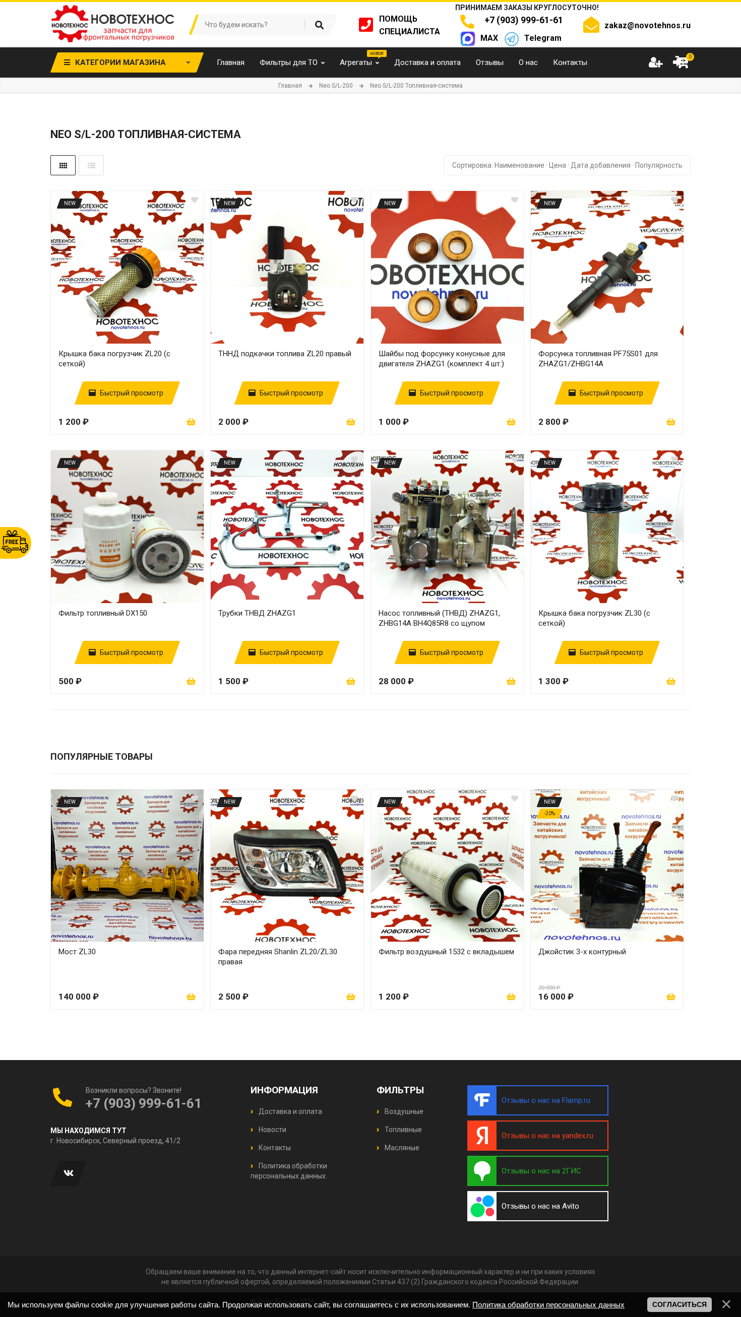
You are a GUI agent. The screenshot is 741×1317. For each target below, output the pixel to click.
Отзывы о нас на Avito (540, 1206)
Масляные (401, 1148)
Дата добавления (601, 165)
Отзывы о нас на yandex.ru (547, 1135)
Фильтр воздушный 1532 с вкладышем (446, 951)
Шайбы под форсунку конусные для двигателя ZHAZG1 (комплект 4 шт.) (442, 358)
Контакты (274, 1148)
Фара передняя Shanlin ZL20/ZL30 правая (277, 956)
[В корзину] (191, 422)
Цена (557, 165)
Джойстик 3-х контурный (582, 951)
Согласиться (679, 1304)
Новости (271, 1130)
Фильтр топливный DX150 (102, 613)
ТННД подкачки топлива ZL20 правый (284, 353)
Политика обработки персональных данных (548, 1304)
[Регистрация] (655, 62)
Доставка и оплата (289, 1111)
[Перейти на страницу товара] (127, 267)
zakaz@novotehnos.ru (647, 25)
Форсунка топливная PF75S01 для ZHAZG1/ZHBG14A (598, 358)
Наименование (519, 165)
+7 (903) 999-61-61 (521, 20)
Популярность (659, 165)
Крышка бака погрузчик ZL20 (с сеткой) (114, 358)
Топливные (402, 1130)
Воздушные (403, 1111)
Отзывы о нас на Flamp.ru (546, 1100)
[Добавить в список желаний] (195, 200)
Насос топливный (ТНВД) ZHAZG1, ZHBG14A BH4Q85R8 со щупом (439, 618)
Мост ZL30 (77, 951)
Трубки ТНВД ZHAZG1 (257, 613)
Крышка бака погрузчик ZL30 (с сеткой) (594, 618)
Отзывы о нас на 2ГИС (541, 1170)
